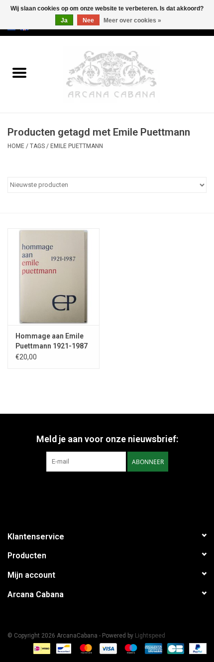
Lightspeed (150, 635)
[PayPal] (196, 648)
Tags (37, 146)
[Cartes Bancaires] (175, 648)
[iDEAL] (41, 648)
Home (15, 146)
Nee (88, 20)
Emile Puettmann (76, 146)
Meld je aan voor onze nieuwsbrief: (107, 439)
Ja (64, 20)
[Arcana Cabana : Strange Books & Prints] (126, 74)
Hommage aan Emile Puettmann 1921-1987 (51, 341)
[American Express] (152, 648)
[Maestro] (129, 648)
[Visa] (107, 648)
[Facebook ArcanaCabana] (99, 492)
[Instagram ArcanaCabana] (116, 492)
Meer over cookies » (132, 20)
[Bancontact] (63, 648)
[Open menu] (19, 72)
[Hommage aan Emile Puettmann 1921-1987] (53, 276)
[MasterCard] (85, 648)
